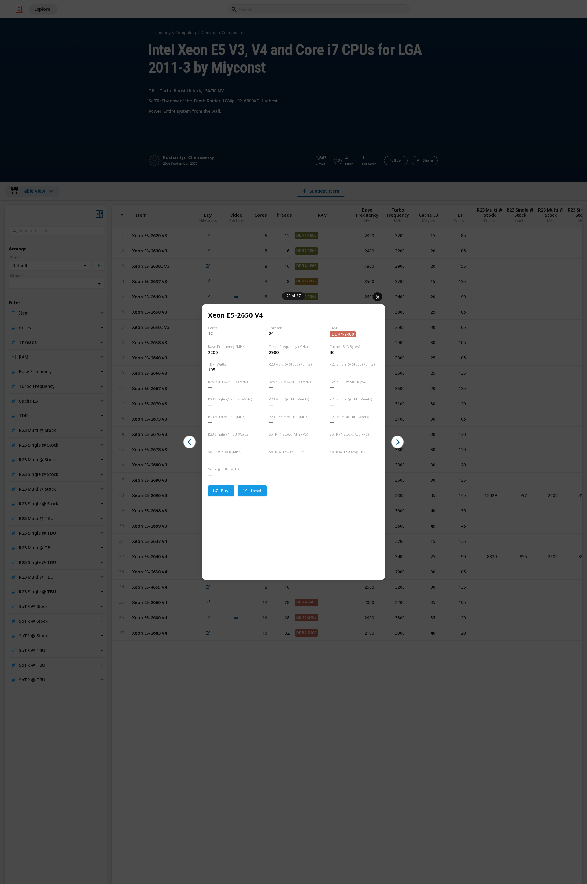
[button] (189, 442)
